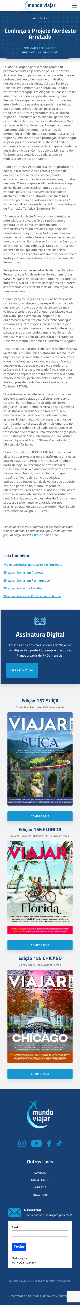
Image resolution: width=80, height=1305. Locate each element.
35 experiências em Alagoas (23, 572)
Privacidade (40, 1195)
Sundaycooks (63, 1296)
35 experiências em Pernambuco (26, 580)
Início (34, 18)
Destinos (44, 18)
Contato (40, 1172)
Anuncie (40, 1187)
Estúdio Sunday (41, 1296)
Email (16, 1227)
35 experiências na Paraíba (22, 588)
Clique (36, 535)
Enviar (19, 1246)
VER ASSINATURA (22, 670)
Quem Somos (40, 1180)
